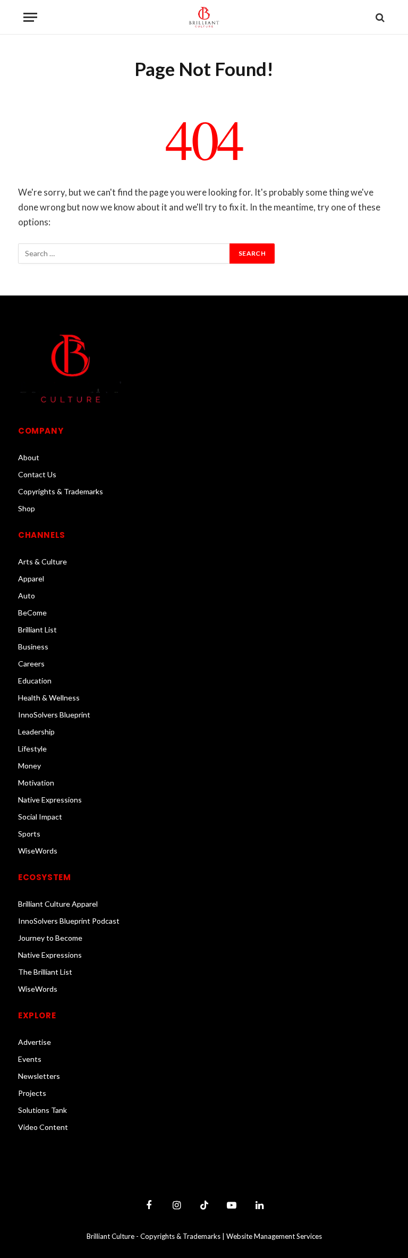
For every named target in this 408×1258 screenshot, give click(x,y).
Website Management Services (274, 1236)
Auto (26, 595)
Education (35, 680)
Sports (29, 833)
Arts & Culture (42, 561)
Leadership (36, 731)
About (28, 457)
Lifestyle (32, 748)
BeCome (32, 612)
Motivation (36, 782)
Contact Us (37, 474)
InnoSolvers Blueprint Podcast (69, 920)
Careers (31, 663)
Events (29, 1058)
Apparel (31, 578)
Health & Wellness (49, 697)
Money (29, 765)
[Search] (379, 17)
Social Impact (40, 816)
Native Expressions (50, 799)
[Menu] (30, 17)
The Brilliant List (45, 971)
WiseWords (37, 850)
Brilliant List (37, 629)
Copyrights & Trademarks (60, 491)
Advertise (34, 1041)
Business (33, 646)
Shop (26, 508)
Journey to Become (50, 937)
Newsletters (39, 1075)
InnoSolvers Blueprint (54, 714)
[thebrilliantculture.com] (204, 17)
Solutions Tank (42, 1110)
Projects (32, 1092)
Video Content (43, 1127)
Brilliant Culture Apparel (58, 903)
